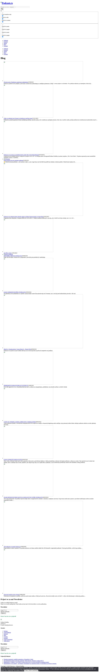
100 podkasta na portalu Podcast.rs (12, 546)
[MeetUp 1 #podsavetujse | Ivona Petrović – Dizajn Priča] (43, 347)
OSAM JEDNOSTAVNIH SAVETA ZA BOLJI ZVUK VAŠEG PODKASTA (23, 497)
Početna (6, 631)
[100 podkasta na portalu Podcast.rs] (43, 545)
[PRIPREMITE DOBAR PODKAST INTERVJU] (28, 384)
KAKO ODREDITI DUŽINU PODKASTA (15, 292)
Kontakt (6, 46)
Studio (5, 43)
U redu (26, 670)
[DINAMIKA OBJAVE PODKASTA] (8, 254)
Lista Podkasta (7, 632)
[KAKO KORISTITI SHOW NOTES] (28, 458)
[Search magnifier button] (2, 9)
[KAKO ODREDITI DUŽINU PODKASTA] (28, 290)
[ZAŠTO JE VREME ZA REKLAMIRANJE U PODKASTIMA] (28, 420)
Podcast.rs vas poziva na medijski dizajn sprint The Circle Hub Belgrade (21, 154)
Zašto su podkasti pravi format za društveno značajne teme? (18, 118)
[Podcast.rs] (7, 3)
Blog (5, 44)
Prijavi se (3, 613)
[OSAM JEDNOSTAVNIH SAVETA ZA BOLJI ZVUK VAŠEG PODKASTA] (28, 496)
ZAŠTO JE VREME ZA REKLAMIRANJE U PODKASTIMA (20, 422)
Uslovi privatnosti (8, 639)
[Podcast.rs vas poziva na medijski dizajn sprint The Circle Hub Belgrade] (28, 153)
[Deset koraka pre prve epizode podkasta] (7, 159)
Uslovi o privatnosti (33, 670)
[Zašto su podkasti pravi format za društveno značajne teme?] (28, 117)
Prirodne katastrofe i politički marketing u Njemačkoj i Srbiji (18, 659)
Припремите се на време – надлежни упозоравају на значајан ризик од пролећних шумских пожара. (30, 663)
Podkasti (6, 40)
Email (2, 610)
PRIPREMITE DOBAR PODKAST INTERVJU (16, 385)
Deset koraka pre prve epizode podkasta (13, 160)
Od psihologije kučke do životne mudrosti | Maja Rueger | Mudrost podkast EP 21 (24, 660)
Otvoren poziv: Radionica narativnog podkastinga (16, 82)
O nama (6, 636)
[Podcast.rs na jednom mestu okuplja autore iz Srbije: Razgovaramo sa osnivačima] (43, 215)
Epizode (6, 41)
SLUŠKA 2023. (8, 253)
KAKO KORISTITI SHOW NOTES (13, 459)
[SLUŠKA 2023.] (28, 251)
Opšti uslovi (7, 641)
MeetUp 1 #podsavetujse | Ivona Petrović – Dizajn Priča (17, 349)
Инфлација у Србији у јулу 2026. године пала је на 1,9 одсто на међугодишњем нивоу (26, 662)
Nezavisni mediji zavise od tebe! (11, 594)
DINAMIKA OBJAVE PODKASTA (13, 255)
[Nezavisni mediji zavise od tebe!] (43, 593)
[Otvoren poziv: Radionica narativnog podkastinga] (43, 80)
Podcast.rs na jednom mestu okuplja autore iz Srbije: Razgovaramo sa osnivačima (23, 216)
